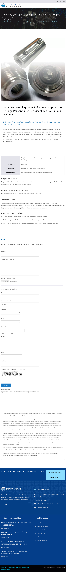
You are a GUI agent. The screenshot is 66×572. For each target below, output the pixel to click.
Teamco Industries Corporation (19, 567)
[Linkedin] (6, 504)
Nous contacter (33, 455)
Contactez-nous (42, 540)
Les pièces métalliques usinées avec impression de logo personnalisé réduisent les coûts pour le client (29, 22)
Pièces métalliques (53, 453)
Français (62, 1)
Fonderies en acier (31, 453)
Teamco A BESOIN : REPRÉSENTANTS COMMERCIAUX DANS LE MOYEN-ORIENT (14, 543)
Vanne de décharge (40, 453)
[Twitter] (4, 504)
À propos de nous (42, 526)
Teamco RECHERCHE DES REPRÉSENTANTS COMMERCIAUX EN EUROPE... (14, 552)
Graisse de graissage (17, 455)
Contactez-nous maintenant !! (55, 475)
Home (5, 20)
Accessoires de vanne (8, 455)
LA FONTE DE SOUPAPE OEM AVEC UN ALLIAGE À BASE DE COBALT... (16, 524)
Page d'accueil (41, 523)
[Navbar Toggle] (63, 5)
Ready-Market (61, 567)
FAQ (38, 537)
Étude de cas (11, 20)
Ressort (47, 453)
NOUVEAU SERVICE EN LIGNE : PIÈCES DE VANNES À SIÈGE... (14, 533)
